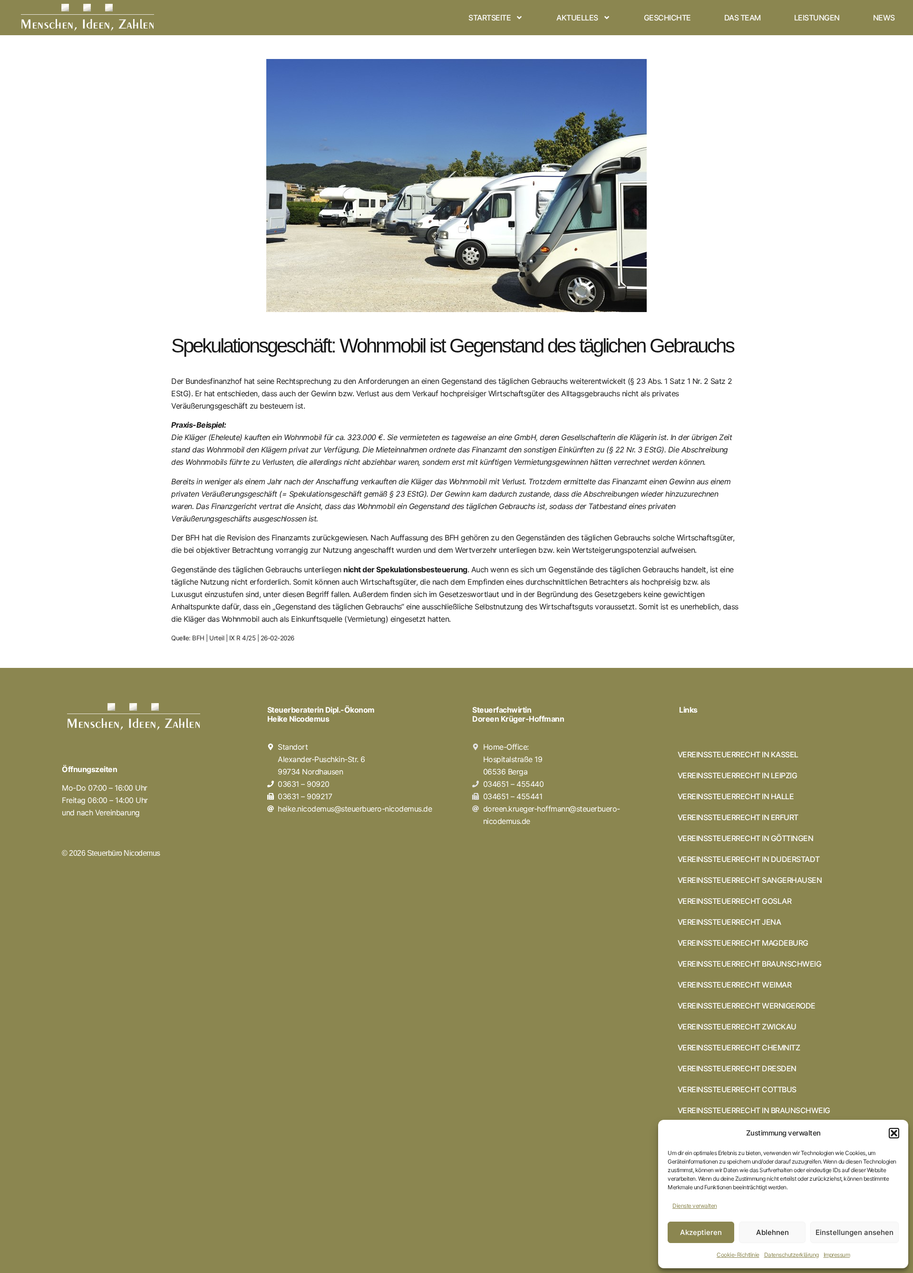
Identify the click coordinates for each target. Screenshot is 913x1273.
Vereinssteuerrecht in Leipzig (737, 775)
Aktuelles (577, 17)
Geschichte (667, 17)
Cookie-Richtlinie (738, 1254)
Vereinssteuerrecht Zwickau (737, 1026)
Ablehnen (772, 1232)
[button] (894, 1133)
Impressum (837, 1254)
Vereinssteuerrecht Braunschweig (750, 964)
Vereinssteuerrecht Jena (729, 922)
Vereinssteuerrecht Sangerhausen (750, 880)
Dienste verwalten (694, 1205)
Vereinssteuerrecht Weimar (735, 985)
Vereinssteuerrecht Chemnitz (739, 1047)
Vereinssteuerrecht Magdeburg (743, 943)
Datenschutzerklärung (791, 1254)
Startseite (489, 17)
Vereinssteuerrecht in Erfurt (738, 817)
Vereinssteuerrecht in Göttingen (746, 838)
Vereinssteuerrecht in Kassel (738, 754)
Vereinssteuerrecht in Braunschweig (754, 1110)
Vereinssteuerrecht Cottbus (737, 1089)
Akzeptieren (701, 1232)
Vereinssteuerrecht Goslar (735, 901)
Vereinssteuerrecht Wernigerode (747, 1005)
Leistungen (817, 17)
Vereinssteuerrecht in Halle (736, 796)
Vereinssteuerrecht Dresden (737, 1068)
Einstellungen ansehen (855, 1232)
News (884, 17)
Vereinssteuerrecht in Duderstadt (749, 859)
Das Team (742, 17)
